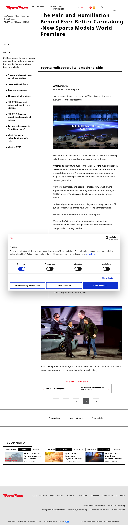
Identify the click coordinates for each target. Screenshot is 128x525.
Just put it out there (18, 84)
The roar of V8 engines (19, 96)
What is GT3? (14, 147)
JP (78, 8)
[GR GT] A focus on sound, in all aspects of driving (19, 117)
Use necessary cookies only (27, 285)
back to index (76, 418)
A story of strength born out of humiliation (20, 76)
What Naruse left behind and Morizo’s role (18, 138)
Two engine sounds (17, 90)
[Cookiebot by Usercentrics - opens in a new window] (107, 238)
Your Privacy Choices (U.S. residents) (54, 521)
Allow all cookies (100, 285)
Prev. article (97, 418)
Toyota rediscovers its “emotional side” (19, 127)
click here (90, 254)
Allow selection (64, 285)
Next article (54, 418)
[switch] (50, 269)
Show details (107, 278)
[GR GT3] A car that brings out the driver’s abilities (19, 105)
